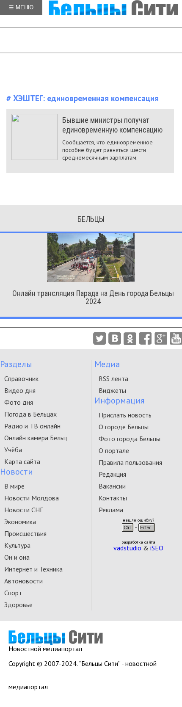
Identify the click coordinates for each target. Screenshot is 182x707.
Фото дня (18, 402)
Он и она (17, 557)
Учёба (13, 449)
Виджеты (112, 390)
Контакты (113, 498)
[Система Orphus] (138, 534)
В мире (14, 486)
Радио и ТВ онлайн (32, 426)
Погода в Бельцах (30, 414)
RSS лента (113, 378)
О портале (114, 450)
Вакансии (112, 486)
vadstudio (127, 548)
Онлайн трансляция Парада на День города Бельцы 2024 (93, 297)
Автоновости (23, 581)
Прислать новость (125, 415)
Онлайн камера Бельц (35, 438)
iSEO (156, 548)
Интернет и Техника (33, 569)
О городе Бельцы (124, 427)
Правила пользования (130, 462)
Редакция (112, 474)
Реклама (111, 509)
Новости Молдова (31, 498)
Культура (17, 545)
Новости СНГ (23, 509)
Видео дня (20, 390)
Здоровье (18, 604)
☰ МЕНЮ (21, 7)
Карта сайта (22, 461)
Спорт (13, 592)
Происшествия (25, 533)
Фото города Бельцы (129, 438)
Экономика (20, 521)
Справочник (21, 378)
